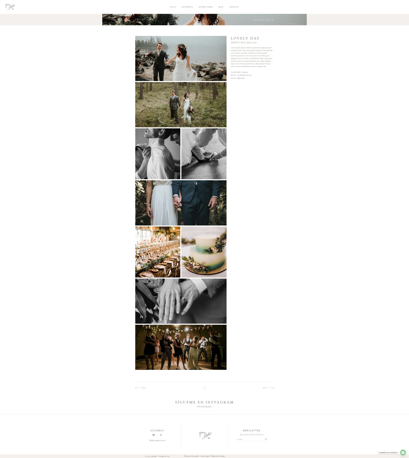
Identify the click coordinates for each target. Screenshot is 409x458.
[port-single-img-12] (203, 252)
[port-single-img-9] (203, 153)
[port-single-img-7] (181, 104)
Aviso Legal (204, 456)
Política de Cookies (218, 456)
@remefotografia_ (204, 406)
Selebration (240, 78)
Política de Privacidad (191, 456)
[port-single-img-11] (157, 252)
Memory (261, 19)
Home (255, 19)
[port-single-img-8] (157, 153)
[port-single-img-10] (181, 202)
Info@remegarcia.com (157, 440)
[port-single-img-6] (181, 58)
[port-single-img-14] (181, 347)
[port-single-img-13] (181, 301)
